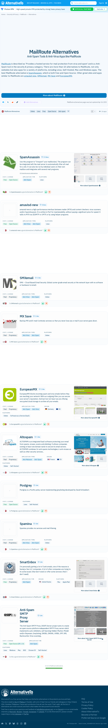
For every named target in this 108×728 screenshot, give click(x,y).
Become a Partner (89, 715)
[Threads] (17, 724)
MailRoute (6, 63)
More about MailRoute (52, 95)
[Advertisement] (54, 31)
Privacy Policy (87, 705)
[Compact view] (95, 111)
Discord (60, 709)
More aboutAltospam (89, 466)
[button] (45, 157)
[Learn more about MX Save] (10, 322)
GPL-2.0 (20, 644)
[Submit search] (72, 3)
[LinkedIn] (25, 724)
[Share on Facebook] (3, 102)
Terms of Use (87, 702)
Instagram (32, 712)
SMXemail (42, 76)
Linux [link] (38, 111)
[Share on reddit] (12, 102)
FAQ (83, 699)
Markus (22, 702)
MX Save (52, 76)
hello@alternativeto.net (45, 709)
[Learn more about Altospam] (10, 442)
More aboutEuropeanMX (89, 418)
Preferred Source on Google (93, 718)
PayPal (26, 714)
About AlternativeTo (90, 711)
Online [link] (33, 111)
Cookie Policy (87, 708)
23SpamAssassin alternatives (29, 173)
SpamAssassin (35, 73)
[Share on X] (8, 102)
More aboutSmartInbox (89, 591)
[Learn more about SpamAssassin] (10, 162)
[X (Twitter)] (6, 724)
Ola (15, 702)
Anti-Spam (27, 180)
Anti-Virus (27, 224)
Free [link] (44, 111)
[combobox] (83, 3)
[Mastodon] (10, 724)
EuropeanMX (66, 76)
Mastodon (12, 712)
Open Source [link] (52, 111)
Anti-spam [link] (62, 111)
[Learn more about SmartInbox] (10, 567)
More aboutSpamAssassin (89, 186)
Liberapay (18, 714)
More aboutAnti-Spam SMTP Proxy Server (90, 639)
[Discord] (2, 724)
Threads (25, 712)
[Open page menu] (106, 3)
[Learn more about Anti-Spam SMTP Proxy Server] (10, 615)
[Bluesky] (14, 724)
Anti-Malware (27, 459)
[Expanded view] (92, 111)
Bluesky (19, 712)
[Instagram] (21, 724)
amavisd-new (30, 76)
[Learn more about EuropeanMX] (10, 395)
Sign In (101, 3)
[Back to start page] (12, 3)
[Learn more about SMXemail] (10, 283)
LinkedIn (41, 712)
